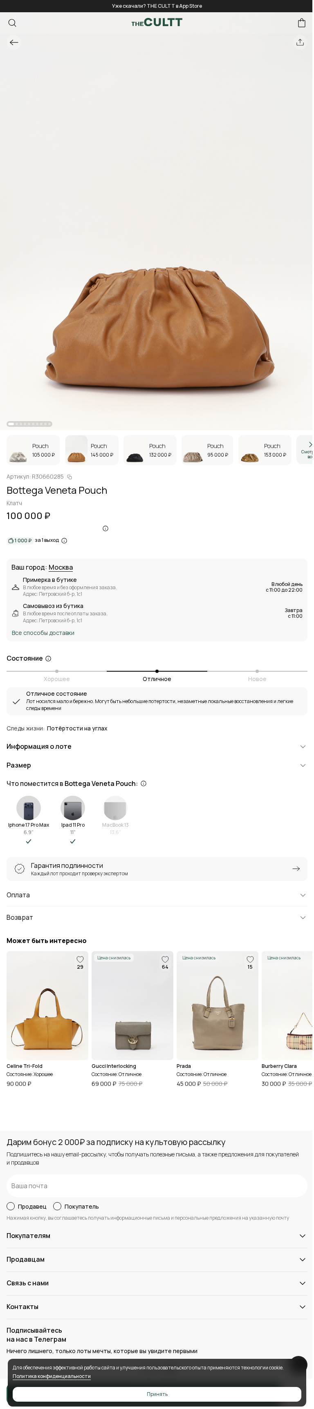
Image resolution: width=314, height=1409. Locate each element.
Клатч (14, 503)
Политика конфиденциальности (52, 1376)
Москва (61, 568)
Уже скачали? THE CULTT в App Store (157, 5)
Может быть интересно (47, 941)
